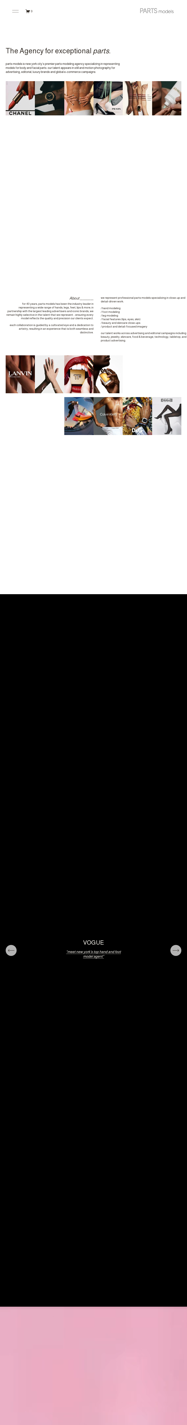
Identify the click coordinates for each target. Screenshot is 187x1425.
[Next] (175, 950)
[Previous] (11, 950)
